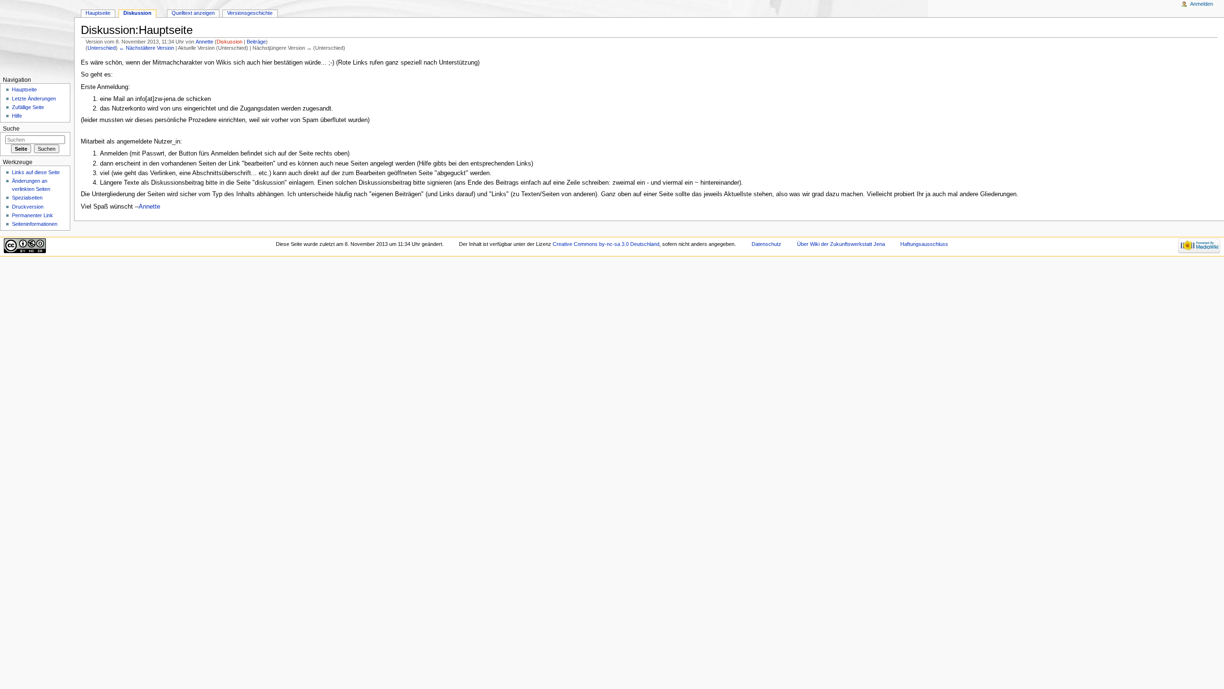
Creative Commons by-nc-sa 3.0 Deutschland (606, 244)
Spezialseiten (27, 197)
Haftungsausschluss (924, 244)
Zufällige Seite (28, 107)
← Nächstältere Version (146, 48)
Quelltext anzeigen (193, 13)
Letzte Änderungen (34, 98)
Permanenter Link (32, 215)
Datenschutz (766, 244)
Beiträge (256, 41)
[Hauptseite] (37, 37)
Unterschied (101, 48)
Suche (11, 129)
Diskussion (229, 41)
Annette (204, 41)
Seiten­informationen (34, 224)
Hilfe (17, 116)
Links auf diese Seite (36, 172)
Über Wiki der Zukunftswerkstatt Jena (841, 244)
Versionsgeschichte (250, 13)
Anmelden (1201, 4)
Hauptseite (98, 13)
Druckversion (28, 207)
